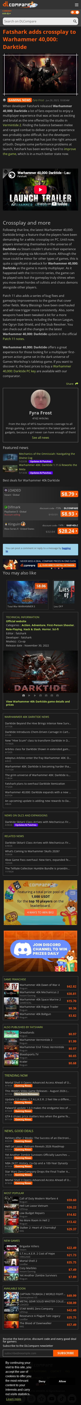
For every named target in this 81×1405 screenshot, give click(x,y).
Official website (16, 621)
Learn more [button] (13, 1399)
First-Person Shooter (60, 625)
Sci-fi (55, 629)
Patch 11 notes (13, 339)
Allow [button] (62, 1381)
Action (26, 625)
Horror (46, 629)
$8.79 (69, 494)
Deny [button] (42, 1381)
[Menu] (76, 5)
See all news (40, 438)
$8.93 (69, 514)
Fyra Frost (39, 100)
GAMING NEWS (19, 100)
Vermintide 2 (12, 125)
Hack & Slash (32, 629)
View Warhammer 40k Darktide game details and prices (38, 703)
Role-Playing (14, 629)
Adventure (38, 625)
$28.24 (67, 531)
